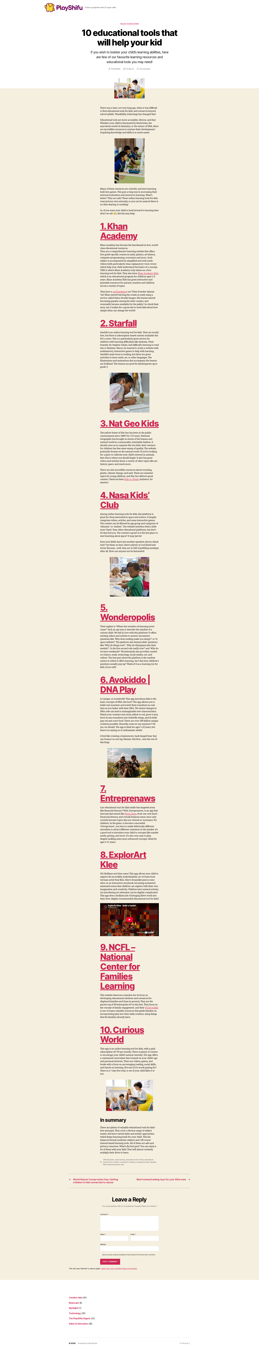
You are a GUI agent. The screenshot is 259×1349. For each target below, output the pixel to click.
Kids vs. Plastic (131, 479)
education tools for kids (135, 1160)
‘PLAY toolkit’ (151, 1007)
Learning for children (127, 1162)
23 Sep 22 (130, 69)
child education (108, 1160)
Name (103, 1234)
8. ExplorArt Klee (123, 860)
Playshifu (153, 1162)
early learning (120, 1160)
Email (133, 1234)
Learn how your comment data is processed (119, 1268)
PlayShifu (117, 69)
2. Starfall (118, 323)
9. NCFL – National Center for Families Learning (120, 966)
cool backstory (120, 291)
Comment (104, 1214)
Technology (75, 1313)
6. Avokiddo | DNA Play (125, 685)
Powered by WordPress (87, 1343)
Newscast (74, 1303)
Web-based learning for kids (113, 1164)
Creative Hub (75, 1297)
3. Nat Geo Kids (129, 423)
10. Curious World (122, 1035)
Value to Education (129, 24)
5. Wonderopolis (127, 612)
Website (103, 1244)
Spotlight (73, 1308)
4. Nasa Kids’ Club (125, 500)
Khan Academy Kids (148, 273)
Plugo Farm (130, 814)
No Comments (145, 69)
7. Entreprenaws (127, 793)
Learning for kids (142, 1162)
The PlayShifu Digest (79, 1318)
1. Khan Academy (118, 231)
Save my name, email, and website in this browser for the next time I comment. (128, 1255)
